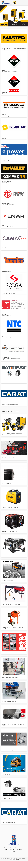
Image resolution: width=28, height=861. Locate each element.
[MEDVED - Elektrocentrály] (14, 569)
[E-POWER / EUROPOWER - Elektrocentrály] (14, 520)
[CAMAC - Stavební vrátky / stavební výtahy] (14, 593)
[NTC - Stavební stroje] (14, 763)
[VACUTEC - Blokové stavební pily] (14, 690)
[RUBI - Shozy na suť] (14, 472)
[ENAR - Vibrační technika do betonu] (14, 666)
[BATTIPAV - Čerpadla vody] (14, 787)
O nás (11, 848)
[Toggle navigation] (25, 2)
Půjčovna (12, 849)
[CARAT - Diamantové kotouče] (14, 811)
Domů (5, 848)
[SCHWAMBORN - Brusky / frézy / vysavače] (14, 739)
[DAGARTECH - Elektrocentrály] (14, 545)
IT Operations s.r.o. (16, 859)
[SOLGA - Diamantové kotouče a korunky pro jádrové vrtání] (14, 714)
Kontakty (13, 851)
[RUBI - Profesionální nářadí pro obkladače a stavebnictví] (14, 448)
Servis (5, 849)
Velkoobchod (19, 848)
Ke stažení (19, 849)
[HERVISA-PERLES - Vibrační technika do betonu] (14, 642)
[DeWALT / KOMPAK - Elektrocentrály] (14, 496)
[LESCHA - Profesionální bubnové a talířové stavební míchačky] (14, 617)
